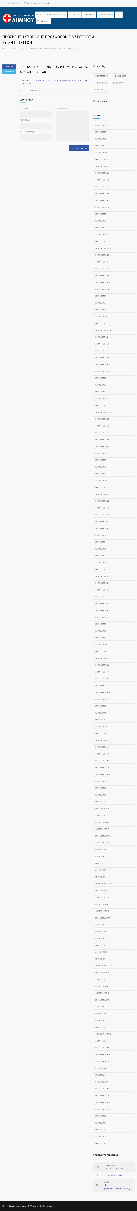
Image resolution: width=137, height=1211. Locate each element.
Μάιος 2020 (100, 638)
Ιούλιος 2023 (100, 378)
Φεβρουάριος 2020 (103, 658)
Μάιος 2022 (100, 474)
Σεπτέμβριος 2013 (102, 1102)
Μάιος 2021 (100, 556)
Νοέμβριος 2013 (102, 1089)
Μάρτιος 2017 (100, 877)
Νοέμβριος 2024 (102, 269)
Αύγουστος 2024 (102, 289)
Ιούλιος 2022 (100, 460)
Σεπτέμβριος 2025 (102, 200)
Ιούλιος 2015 (100, 1013)
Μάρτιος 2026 (100, 159)
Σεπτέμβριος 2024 (102, 282)
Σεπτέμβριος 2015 (102, 1000)
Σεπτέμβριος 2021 (102, 528)
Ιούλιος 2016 (100, 931)
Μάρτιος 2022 (100, 487)
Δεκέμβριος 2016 (102, 897)
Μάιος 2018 (100, 802)
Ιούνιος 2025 (100, 221)
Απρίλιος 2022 (101, 480)
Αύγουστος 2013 (102, 1109)
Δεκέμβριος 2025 (102, 180)
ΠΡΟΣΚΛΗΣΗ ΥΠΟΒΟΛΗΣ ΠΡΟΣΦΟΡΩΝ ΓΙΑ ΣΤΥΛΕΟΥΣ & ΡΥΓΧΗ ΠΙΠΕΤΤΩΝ (53, 80)
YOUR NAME (24, 108)
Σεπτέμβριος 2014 (102, 1054)
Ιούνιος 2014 (100, 1075)
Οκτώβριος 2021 (102, 521)
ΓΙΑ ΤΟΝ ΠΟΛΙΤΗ (104, 14)
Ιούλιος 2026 (100, 132)
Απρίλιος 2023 (101, 398)
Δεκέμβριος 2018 (102, 754)
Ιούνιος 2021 (100, 549)
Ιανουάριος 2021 (102, 583)
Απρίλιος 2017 (101, 870)
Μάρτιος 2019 (100, 733)
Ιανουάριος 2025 (102, 255)
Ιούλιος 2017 (100, 849)
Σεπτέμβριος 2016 (102, 918)
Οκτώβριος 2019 (102, 685)
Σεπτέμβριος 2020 (102, 610)
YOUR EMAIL (24, 120)
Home (4, 49)
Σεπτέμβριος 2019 (102, 692)
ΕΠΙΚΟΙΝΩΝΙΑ (42, 21)
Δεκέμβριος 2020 (102, 590)
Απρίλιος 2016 (101, 952)
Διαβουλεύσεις (101, 83)
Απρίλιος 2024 (101, 316)
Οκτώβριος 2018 (102, 767)
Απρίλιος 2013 (101, 1136)
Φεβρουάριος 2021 (103, 576)
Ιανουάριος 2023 (102, 419)
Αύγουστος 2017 (102, 843)
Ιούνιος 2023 (100, 385)
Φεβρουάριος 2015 (103, 1034)
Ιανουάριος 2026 (102, 173)
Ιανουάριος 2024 (102, 337)
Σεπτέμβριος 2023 (102, 364)
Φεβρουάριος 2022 (103, 494)
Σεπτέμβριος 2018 (102, 774)
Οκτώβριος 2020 (102, 603)
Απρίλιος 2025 (101, 234)
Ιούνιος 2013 (100, 1123)
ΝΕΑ (117, 14)
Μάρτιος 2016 (100, 959)
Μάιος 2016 (100, 945)
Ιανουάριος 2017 (102, 890)
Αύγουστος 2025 (102, 207)
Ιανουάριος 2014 (102, 1082)
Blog (14, 49)
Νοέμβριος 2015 (102, 986)
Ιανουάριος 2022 (102, 501)
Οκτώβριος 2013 (102, 1095)
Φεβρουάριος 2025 (103, 248)
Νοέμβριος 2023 (102, 351)
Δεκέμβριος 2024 (102, 262)
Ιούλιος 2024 (100, 296)
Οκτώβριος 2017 (102, 829)
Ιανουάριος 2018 (102, 808)
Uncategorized (102, 76)
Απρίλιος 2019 (101, 726)
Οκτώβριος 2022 (102, 439)
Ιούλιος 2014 (100, 1068)
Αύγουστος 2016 (102, 925)
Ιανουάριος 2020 (102, 665)
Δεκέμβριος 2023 (102, 344)
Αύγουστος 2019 (102, 699)
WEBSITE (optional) (27, 132)
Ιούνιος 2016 (100, 938)
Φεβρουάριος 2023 (103, 412)
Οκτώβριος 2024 (102, 275)
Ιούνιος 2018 (100, 795)
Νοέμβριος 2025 (102, 187)
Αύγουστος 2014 (102, 1061)
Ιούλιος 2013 (100, 1116)
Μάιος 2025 (100, 228)
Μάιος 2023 (100, 392)
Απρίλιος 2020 (101, 644)
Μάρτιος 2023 (100, 405)
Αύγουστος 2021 (102, 535)
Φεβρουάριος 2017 (103, 884)
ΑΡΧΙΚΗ (39, 14)
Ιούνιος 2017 (100, 856)
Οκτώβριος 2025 (102, 193)
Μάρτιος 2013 (100, 1143)
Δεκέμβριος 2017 (102, 815)
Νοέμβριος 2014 (102, 1048)
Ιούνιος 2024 (100, 303)
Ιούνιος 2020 (100, 631)
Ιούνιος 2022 (100, 467)
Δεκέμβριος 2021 (102, 508)
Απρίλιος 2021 (101, 562)
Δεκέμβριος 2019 (102, 672)
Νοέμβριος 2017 (102, 822)
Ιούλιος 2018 (100, 788)
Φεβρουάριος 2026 (103, 166)
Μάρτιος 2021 (100, 569)
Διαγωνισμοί (118, 83)
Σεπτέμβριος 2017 (102, 836)
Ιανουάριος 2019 (102, 747)
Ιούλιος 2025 (100, 214)
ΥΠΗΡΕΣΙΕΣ (73, 14)
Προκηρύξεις (100, 90)
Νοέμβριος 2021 (102, 515)
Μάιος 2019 (100, 720)
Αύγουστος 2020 (102, 617)
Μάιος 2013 (100, 1130)
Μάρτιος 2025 (100, 241)
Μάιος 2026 (100, 146)
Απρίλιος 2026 (101, 152)
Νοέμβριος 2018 (102, 761)
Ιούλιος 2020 (100, 624)
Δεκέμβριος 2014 (102, 1041)
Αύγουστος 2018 (102, 781)
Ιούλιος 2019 (100, 706)
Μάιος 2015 (100, 1027)
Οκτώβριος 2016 (102, 911)
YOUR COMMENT (62, 108)
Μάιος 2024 (100, 310)
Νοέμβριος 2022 (102, 433)
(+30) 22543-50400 (13, 3)
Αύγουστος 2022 (102, 453)
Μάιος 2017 (100, 863)
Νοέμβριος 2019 (102, 679)
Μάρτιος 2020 (100, 651)
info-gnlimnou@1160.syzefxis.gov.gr (41, 3)
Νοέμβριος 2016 (102, 904)
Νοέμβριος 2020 (102, 597)
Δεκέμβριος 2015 (102, 979)
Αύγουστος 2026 (102, 125)
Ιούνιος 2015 (100, 1020)
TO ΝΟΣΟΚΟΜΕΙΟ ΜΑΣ (54, 14)
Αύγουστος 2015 (102, 1007)
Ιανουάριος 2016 (102, 972)
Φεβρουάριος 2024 (103, 330)
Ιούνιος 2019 (100, 713)
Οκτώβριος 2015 (102, 993)
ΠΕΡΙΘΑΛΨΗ (87, 14)
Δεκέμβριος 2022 (102, 426)
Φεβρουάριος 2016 (103, 966)
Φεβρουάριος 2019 (103, 740)
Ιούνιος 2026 (100, 139)
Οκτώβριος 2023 (102, 357)
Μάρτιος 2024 (100, 323)
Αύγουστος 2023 (102, 371)
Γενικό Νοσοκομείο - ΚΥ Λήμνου (23, 1206)
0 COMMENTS (9, 71)
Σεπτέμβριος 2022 (102, 446)
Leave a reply (25, 83)
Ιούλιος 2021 (100, 542)
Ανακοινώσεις (35, 90)
